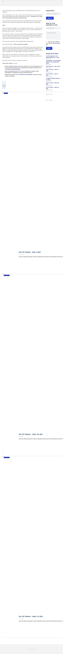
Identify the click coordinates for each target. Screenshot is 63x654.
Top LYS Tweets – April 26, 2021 (31, 434)
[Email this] (3, 82)
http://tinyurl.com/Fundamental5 (12, 69)
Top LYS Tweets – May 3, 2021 (30, 252)
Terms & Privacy (31, 649)
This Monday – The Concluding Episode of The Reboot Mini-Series (53, 62)
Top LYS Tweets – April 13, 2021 (31, 616)
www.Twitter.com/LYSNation (25, 74)
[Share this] (3, 84)
